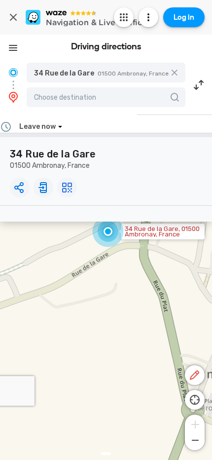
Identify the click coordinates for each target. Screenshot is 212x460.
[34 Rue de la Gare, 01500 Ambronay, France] (108, 231)
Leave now (37, 126)
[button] (106, 72)
